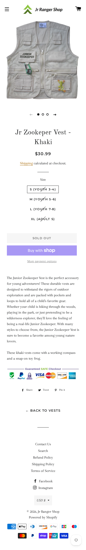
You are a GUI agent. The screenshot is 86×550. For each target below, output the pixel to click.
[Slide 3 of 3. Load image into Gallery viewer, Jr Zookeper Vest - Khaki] (47, 114)
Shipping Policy (43, 464)
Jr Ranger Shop (48, 511)
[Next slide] (55, 114)
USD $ (41, 500)
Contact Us (43, 444)
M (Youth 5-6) (43, 199)
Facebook (45, 481)
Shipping (26, 163)
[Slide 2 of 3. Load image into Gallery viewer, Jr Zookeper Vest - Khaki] (43, 114)
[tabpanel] (43, 60)
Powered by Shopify (43, 517)
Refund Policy (43, 457)
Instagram (45, 488)
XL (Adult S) (43, 219)
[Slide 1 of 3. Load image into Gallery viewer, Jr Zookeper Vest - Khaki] (38, 114)
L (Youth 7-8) (43, 209)
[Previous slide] (31, 114)
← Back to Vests (43, 410)
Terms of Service (43, 471)
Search (43, 451)
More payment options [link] (42, 261)
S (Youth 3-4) (43, 189)
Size (43, 180)
